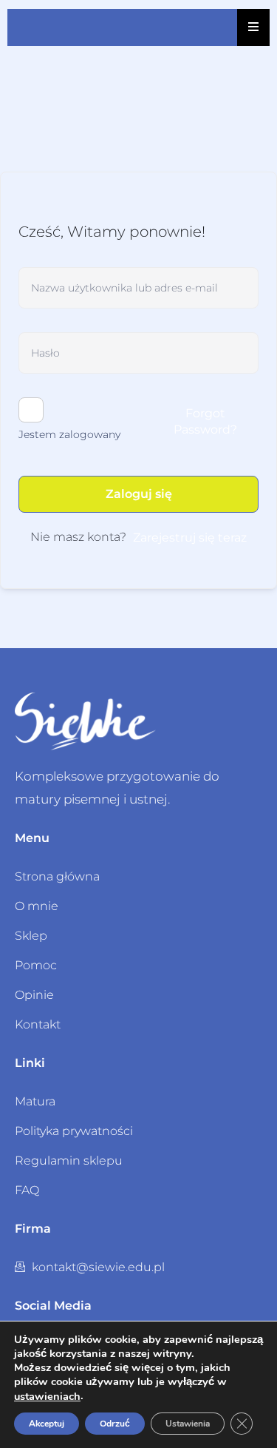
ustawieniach (47, 1396)
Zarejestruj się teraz (190, 538)
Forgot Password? (205, 421)
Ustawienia (187, 1424)
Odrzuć (115, 1424)
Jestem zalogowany (69, 434)
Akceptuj (46, 1424)
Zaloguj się (139, 494)
